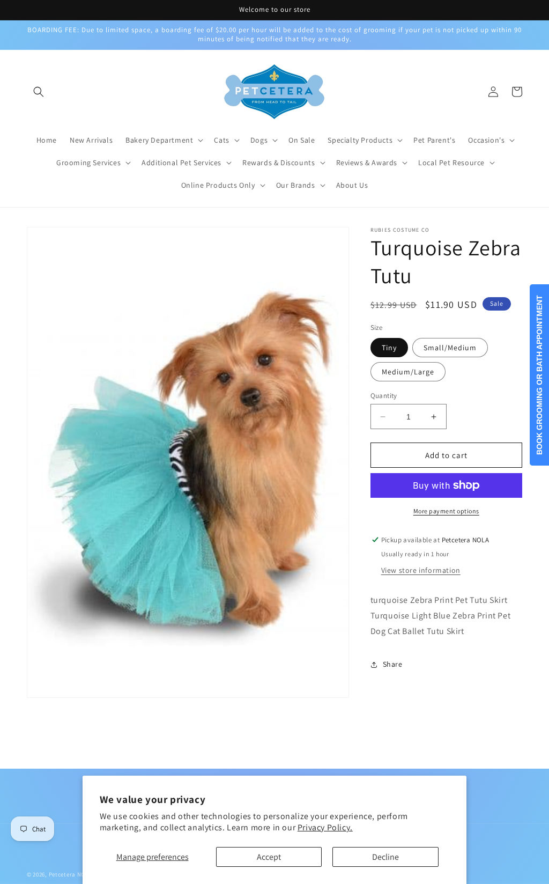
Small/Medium (450, 347)
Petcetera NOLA (70, 874)
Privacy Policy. (325, 827)
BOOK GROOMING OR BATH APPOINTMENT (539, 375)
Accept (269, 857)
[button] (38, 92)
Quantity (383, 395)
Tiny (389, 347)
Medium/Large (408, 372)
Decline (385, 857)
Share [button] (393, 664)
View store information (421, 570)
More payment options (446, 511)
